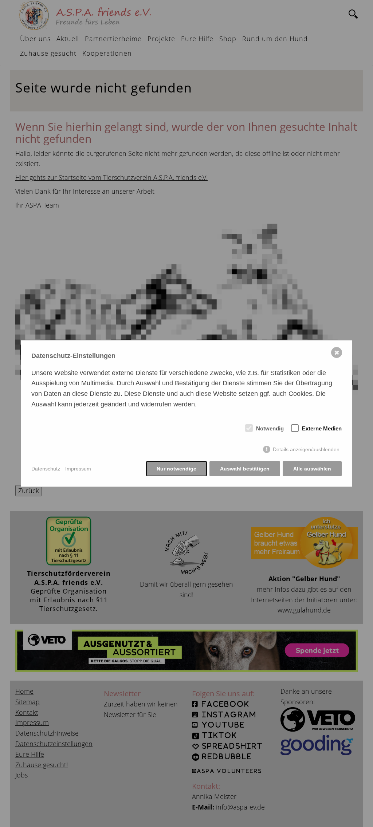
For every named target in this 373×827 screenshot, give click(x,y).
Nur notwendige (176, 469)
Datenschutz (45, 469)
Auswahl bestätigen (245, 469)
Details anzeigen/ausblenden (306, 449)
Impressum (78, 469)
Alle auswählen (312, 469)
